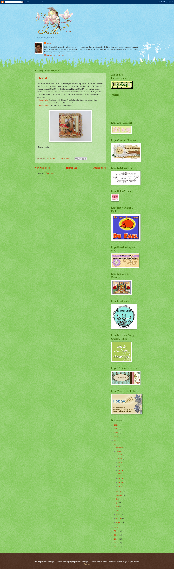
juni (117, 502)
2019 (116, 436)
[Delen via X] (80, 158)
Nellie (49, 43)
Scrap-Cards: (43, 100)
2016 (116, 527)
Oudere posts (99, 167)
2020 (116, 432)
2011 (116, 546)
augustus (119, 495)
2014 (116, 535)
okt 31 (120, 454)
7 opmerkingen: (65, 158)
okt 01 (120, 486)
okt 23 (120, 458)
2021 (116, 428)
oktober (119, 451)
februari (119, 518)
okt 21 (120, 462)
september (120, 491)
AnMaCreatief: (44, 105)
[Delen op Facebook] (83, 158)
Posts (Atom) (50, 173)
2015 (116, 531)
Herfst (42, 77)
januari (119, 522)
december (119, 447)
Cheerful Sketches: (45, 103)
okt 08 (120, 482)
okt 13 (120, 478)
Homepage (71, 167)
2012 (116, 542)
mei (117, 506)
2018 (116, 440)
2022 (116, 425)
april (118, 510)
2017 (116, 444)
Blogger (87, 564)
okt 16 (120, 470)
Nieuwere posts (42, 167)
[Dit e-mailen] (76, 158)
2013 (116, 539)
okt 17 (120, 466)
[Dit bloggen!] (78, 158)
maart (118, 514)
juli (117, 499)
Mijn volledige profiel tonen (54, 55)
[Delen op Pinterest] (85, 158)
